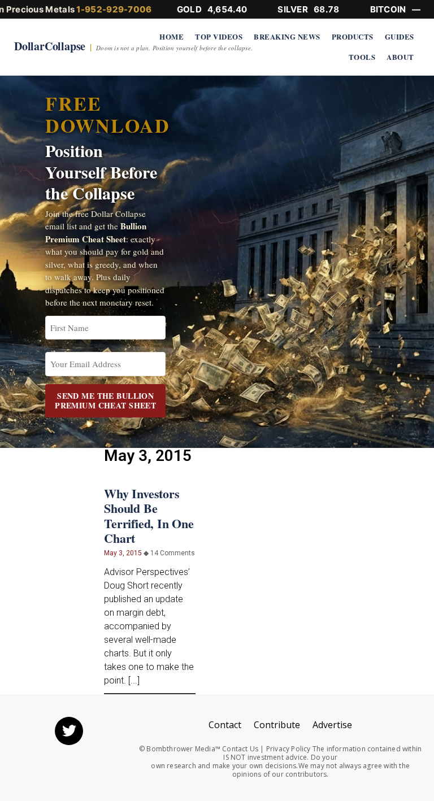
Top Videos (218, 36)
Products (353, 36)
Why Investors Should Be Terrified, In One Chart (148, 515)
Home (171, 36)
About (400, 56)
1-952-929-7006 (113, 9)
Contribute (277, 725)
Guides (399, 36)
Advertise (332, 725)
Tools (362, 56)
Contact (225, 725)
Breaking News (287, 36)
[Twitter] (69, 731)
